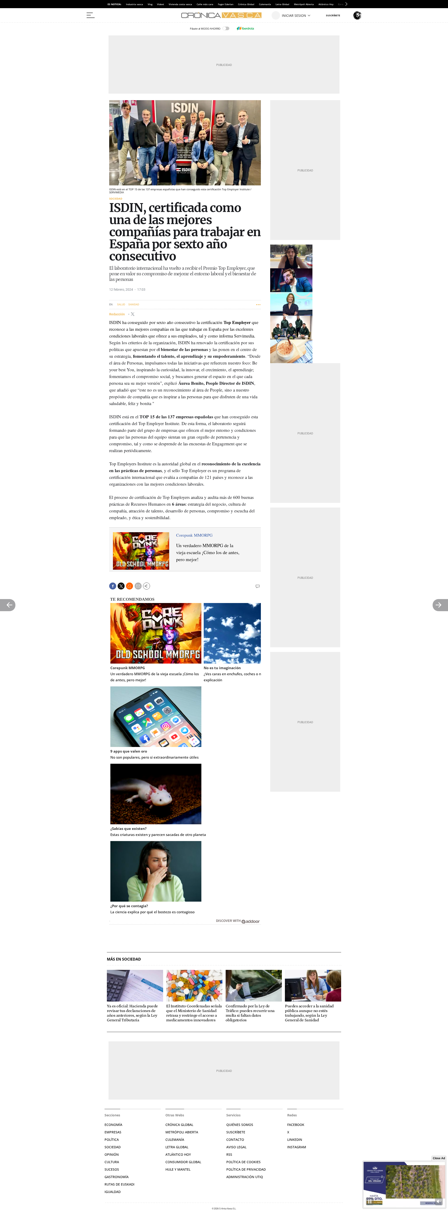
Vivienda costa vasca (180, 4)
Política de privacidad (246, 1169)
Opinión (112, 1154)
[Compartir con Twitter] (121, 586)
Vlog (150, 4)
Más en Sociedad (124, 959)
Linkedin (294, 1139)
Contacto (235, 1139)
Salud (121, 304)
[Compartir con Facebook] (112, 586)
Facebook (295, 1124)
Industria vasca (134, 4)
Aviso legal (236, 1147)
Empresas (113, 1132)
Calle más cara (205, 4)
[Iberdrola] (245, 28)
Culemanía (265, 4)
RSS (229, 1154)
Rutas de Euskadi (119, 1184)
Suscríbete (235, 1132)
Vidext (160, 4)
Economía (113, 1124)
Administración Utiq (244, 1177)
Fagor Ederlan (225, 4)
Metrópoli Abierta (304, 4)
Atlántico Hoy (325, 4)
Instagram (296, 1147)
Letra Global (282, 4)
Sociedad (115, 198)
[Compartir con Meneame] (129, 586)
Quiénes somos (239, 1124)
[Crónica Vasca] (224, 15)
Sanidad (133, 304)
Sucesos (112, 1169)
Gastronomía (117, 1177)
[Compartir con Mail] (138, 586)
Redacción (117, 314)
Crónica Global (246, 4)
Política (112, 1139)
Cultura (112, 1162)
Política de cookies (243, 1162)
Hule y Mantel (177, 1169)
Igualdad (113, 1192)
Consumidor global (183, 1162)
